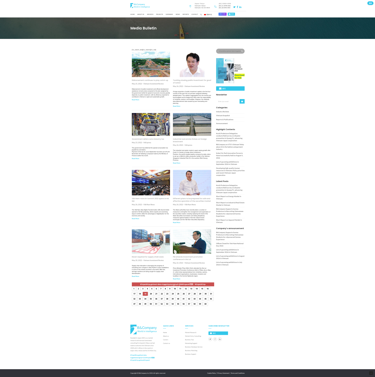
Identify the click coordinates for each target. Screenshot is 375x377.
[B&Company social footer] (210, 339)
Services (150, 14)
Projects (159, 14)
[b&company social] (234, 7)
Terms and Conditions (238, 373)
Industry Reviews (222, 112)
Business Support (190, 354)
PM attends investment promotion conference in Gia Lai (188, 258)
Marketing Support (191, 343)
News (178, 14)
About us (140, 14)
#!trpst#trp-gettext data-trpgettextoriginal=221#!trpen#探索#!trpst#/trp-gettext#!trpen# (142, 357)
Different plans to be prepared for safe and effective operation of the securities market (192, 199)
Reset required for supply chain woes (148, 257)
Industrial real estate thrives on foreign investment (190, 140)
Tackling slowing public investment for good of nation (192, 81)
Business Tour (189, 340)
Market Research (190, 332)
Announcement (222, 123)
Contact (194, 14)
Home (132, 14)
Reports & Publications (224, 119)
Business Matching (191, 350)
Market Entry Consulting (193, 336)
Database (169, 14)
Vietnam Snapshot (223, 115)
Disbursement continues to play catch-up (150, 80)
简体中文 (209, 14)
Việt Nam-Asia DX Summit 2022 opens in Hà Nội (150, 199)
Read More (135, 100)
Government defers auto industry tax (148, 139)
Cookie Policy (211, 373)
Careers (165, 340)
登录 (370, 3)
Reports (186, 14)
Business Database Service (193, 347)
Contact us (166, 343)
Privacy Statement (223, 373)
